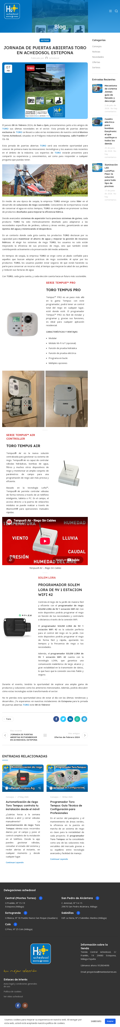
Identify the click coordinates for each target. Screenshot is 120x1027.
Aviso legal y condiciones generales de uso (20, 985)
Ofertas (96, 62)
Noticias (45, 40)
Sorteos (96, 67)
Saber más (96, 1021)
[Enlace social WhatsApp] (77, 719)
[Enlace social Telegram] (84, 719)
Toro (8, 719)
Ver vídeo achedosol (13, 996)
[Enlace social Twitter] (63, 719)
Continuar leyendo (15, 862)
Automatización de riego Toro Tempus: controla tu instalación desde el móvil (23, 805)
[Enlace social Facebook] (56, 719)
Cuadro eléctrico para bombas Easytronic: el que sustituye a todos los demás (111, 131)
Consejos (10, 797)
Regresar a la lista (45, 735)
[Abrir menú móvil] (110, 11)
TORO (6, 128)
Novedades (98, 56)
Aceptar (110, 1021)
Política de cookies (12, 991)
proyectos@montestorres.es (101, 971)
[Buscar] (116, 11)
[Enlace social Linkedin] (70, 719)
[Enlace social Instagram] (25, 1005)
